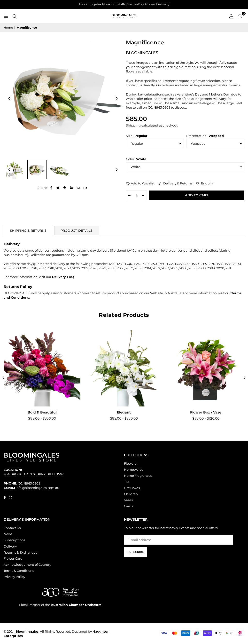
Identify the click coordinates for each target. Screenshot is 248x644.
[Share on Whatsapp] (78, 187)
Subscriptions (14, 540)
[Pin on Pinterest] (65, 187)
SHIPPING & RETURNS (28, 230)
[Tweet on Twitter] (58, 187)
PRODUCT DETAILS (77, 230)
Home (8, 27)
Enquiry (207, 183)
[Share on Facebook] (51, 187)
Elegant (124, 412)
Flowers (130, 463)
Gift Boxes (132, 488)
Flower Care (13, 558)
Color (136, 159)
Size (136, 136)
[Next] (116, 98)
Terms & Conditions (19, 570)
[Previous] (9, 98)
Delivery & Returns (177, 183)
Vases (128, 500)
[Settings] (231, 16)
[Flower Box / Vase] (206, 368)
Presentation (205, 136)
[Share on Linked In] (71, 187)
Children (131, 494)
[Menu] (5, 16)
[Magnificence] (14, 169)
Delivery (10, 546)
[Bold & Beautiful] (42, 368)
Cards (128, 506)
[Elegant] (124, 368)
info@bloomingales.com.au (37, 488)
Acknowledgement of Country (27, 564)
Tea (126, 482)
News (8, 534)
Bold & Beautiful (42, 412)
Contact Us (12, 528)
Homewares (133, 469)
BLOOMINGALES (142, 52)
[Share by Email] (85, 187)
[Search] (14, 16)
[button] (239, 16)
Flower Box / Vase (205, 412)
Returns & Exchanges (20, 552)
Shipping (133, 125)
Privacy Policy (14, 577)
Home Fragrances (138, 475)
